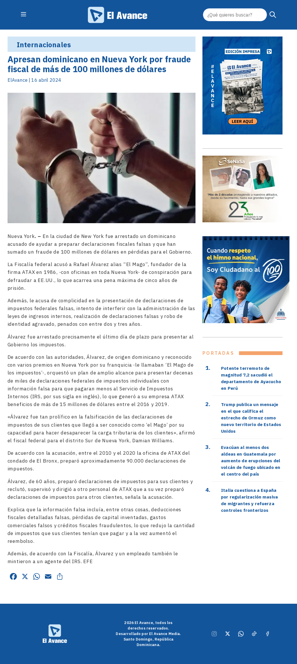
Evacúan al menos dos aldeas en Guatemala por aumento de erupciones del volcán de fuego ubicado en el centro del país (250, 460)
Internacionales (44, 44)
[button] (273, 15)
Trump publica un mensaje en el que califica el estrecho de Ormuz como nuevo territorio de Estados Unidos (251, 417)
